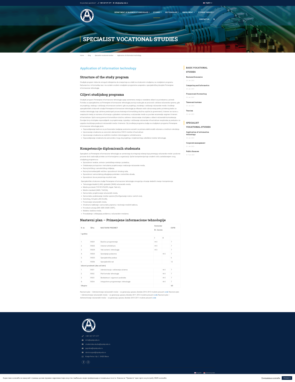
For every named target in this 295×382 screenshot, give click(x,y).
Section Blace (171, 12)
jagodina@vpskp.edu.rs (94, 348)
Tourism (189, 111)
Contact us (204, 19)
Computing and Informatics (197, 85)
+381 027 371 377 (105, 3)
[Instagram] (88, 362)
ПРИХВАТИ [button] (287, 378)
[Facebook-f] (83, 362)
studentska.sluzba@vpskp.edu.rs (97, 344)
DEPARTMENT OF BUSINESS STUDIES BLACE (131, 12)
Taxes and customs (194, 102)
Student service (205, 12)
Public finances (192, 151)
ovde (166, 292)
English (208, 3)
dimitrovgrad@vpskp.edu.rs (95, 352)
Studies (156, 12)
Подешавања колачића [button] (270, 378)
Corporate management (195, 143)
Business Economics (194, 77)
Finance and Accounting (196, 94)
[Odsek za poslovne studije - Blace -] (89, 17)
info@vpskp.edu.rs (121, 3)
